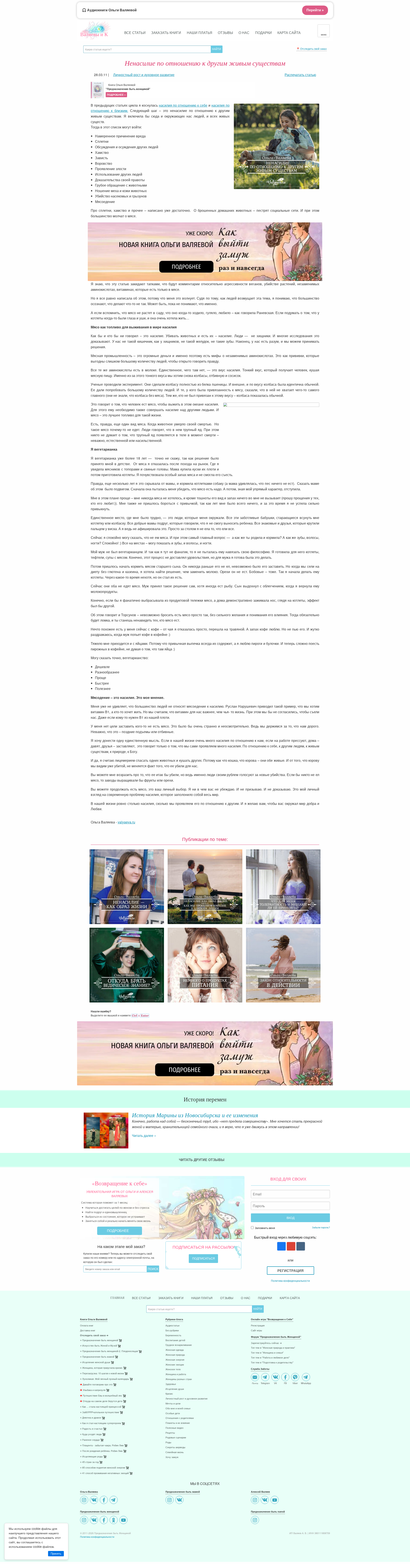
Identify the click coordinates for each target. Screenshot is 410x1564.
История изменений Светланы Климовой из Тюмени (197, 1115)
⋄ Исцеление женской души (95, 1371)
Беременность (173, 1344)
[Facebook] (104, 1509)
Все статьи (135, 32)
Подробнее (118, 1239)
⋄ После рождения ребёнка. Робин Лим (101, 1459)
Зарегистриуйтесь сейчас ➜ (266, 1351)
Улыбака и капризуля (92, 1398)
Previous (80, 1131)
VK (275, 1391)
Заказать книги (166, 32)
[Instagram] (84, 1509)
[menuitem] (119, 1334)
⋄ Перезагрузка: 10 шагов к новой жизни (102, 1382)
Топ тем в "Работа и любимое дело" (270, 1366)
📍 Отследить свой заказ (311, 48)
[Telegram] (114, 1509)
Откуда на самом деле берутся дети (101, 1409)
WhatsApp (306, 1391)
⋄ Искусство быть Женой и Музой (98, 1354)
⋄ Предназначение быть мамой (97, 1365)
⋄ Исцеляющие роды (91, 1465)
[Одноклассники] (114, 1529)
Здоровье (170, 1392)
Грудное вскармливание (178, 1353)
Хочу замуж (171, 1465)
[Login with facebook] (281, 1255)
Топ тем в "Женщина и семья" (267, 1361)
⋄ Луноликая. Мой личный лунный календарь (104, 1387)
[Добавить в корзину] (140, 1360)
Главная (117, 1306)
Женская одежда (174, 1358)
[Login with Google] (290, 1255)
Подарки (263, 32)
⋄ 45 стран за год (89, 1470)
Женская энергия (174, 1368)
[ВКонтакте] (94, 1509)
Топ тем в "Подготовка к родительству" (272, 1371)
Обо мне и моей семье (177, 1417)
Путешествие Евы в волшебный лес (101, 1404)
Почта (255, 1391)
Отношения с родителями (179, 1426)
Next (330, 1131)
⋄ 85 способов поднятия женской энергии (102, 1476)
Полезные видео (174, 1436)
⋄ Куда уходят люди (91, 1443)
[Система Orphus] (140, 1015)
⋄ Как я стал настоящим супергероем (100, 1431)
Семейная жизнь (174, 1461)
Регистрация (290, 1279)
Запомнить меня (264, 1236)
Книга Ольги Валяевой (128, 90)
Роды (168, 1451)
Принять (56, 1553)
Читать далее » (144, 1140)
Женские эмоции (174, 1373)
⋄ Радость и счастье (91, 1437)
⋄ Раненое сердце (90, 1448)
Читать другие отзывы (202, 1168)
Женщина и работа (175, 1383)
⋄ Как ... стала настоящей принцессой (100, 1415)
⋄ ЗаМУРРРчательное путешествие (99, 1421)
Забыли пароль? (321, 1236)
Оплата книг (86, 1334)
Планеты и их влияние (177, 1431)
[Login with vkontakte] (300, 1255)
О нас (244, 32)
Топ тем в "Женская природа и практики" (273, 1356)
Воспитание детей (175, 1349)
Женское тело (173, 1378)
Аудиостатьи (172, 1334)
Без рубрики (172, 1339)
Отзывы (225, 32)
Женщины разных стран (178, 1387)
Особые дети (172, 1422)
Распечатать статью (300, 74)
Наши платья (199, 32)
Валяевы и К (94, 34)
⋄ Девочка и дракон (90, 1426)
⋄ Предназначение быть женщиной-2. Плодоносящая (109, 1359)
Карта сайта (289, 32)
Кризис (169, 1402)
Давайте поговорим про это (96, 1393)
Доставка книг (87, 1339)
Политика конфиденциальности (290, 1289)
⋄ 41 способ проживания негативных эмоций (104, 1481)
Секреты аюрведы (175, 1456)
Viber (295, 1391)
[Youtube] (124, 1529)
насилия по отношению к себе (183, 105)
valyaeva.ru (126, 822)
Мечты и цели (172, 1412)
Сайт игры (256, 1339)
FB (285, 1391)
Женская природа (175, 1363)
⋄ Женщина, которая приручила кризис (101, 1376)
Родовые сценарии (175, 1446)
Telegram (265, 1391)
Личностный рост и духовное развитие (186, 1407)
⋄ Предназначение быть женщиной (99, 1349)
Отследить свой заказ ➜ (94, 1344)
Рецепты (170, 1441)
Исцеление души (174, 1397)
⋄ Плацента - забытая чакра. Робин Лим (102, 1454)
